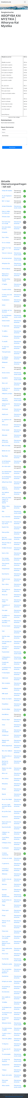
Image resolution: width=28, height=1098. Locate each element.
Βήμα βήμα (5, 456)
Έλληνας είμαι (6, 216)
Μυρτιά (4, 794)
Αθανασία (4, 435)
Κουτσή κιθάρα (6, 709)
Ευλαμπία (4, 232)
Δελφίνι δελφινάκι (7, 206)
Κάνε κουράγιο (6, 683)
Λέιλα (3, 724)
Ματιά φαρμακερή (7, 745)
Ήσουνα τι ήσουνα (7, 253)
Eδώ (3, 511)
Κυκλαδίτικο (5, 714)
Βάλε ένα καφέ (6, 445)
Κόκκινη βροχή (6, 268)
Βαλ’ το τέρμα (6, 201)
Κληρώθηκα (5, 704)
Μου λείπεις (5, 778)
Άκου (3, 367)
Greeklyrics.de (6, 2)
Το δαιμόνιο (5, 1044)
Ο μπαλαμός (5, 848)
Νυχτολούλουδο (6, 827)
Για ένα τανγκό (6, 626)
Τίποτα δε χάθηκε (7, 1038)
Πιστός (4, 926)
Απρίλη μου (5, 414)
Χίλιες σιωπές (5, 1085)
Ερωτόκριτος (5, 574)
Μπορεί (4, 789)
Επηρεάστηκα (5, 568)
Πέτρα (3, 915)
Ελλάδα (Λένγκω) (7, 548)
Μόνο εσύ (4, 773)
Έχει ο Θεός (5, 237)
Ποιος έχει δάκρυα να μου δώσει (6, 943)
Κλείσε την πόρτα (6, 698)
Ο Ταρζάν (4, 284)
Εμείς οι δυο (5, 553)
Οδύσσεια (4, 874)
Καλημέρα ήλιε (6, 263)
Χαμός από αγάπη (7, 1075)
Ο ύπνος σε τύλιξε (7, 858)
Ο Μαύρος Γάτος (6, 842)
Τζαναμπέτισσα (6, 352)
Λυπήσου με (5, 735)
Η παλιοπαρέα (6, 672)
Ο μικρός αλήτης (6, 289)
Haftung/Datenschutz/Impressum (14, 1096)
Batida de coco (6, 450)
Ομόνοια (4, 884)
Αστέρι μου (5, 424)
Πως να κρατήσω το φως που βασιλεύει (6, 971)
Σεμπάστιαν (5, 976)
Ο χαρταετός (5, 863)
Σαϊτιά (3, 305)
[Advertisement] (14, 42)
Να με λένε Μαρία (7, 799)
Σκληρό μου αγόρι (7, 981)
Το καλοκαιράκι (6, 1054)
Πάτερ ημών (5, 910)
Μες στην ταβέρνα (7, 750)
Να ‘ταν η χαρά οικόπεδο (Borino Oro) (6, 806)
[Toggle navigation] (25, 2)
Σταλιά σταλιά (6, 320)
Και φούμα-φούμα (7, 258)
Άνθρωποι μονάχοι (7, 393)
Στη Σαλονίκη (5, 991)
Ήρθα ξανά (5, 678)
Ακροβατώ (5, 378)
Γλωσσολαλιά (5, 652)
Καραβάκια (5, 688)
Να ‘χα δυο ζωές (6, 811)
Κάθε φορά (5, 693)
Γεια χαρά (4, 610)
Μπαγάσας (5, 783)
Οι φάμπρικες (5, 300)
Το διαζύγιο (5, 336)
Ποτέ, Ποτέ (5, 953)
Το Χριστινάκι (5, 326)
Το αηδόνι (4, 331)
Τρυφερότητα (5, 1064)
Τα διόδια (4, 1002)
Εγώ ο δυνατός (6, 516)
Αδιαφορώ (5, 362)
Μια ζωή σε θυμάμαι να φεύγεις (5, 762)
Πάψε (3, 905)
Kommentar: (5, 135)
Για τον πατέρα (6, 242)
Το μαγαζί (4, 341)
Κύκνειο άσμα (6, 719)
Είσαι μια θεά (5, 532)
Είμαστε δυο (5, 527)
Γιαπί (3, 631)
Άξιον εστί (5, 383)
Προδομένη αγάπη (7, 964)
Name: (4, 129)
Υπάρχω (4, 1070)
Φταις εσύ (4, 594)
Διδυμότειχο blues (7, 482)
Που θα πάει (5, 959)
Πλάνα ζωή (5, 931)
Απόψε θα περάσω (7, 190)
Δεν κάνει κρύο (6, 466)
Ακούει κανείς (6, 372)
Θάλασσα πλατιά (6, 1023)
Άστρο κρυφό (5, 430)
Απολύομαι (5, 409)
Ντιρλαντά (5, 816)
